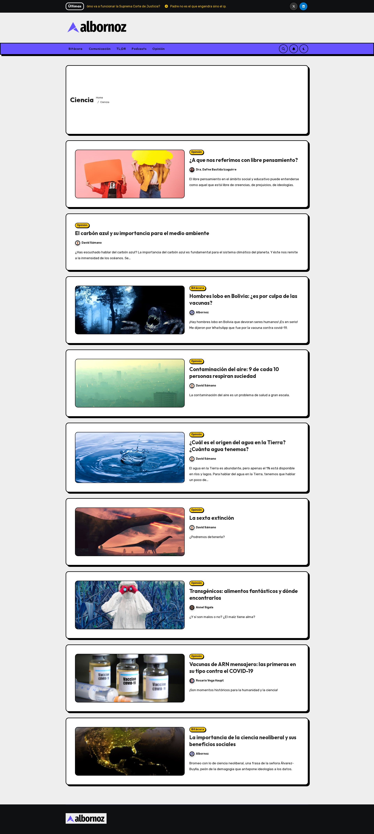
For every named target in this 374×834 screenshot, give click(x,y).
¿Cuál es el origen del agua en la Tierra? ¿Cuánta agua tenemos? (237, 445)
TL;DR (121, 49)
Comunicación (99, 49)
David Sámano (92, 242)
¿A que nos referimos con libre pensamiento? (243, 160)
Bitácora (75, 49)
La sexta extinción (211, 517)
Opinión (158, 49)
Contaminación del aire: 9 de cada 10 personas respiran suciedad (234, 372)
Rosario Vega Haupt (210, 680)
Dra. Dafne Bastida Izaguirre (216, 169)
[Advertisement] (207, 99)
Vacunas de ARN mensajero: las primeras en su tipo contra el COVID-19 (242, 667)
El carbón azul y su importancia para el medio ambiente (142, 233)
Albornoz (202, 312)
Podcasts (139, 49)
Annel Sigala (204, 607)
